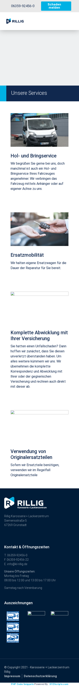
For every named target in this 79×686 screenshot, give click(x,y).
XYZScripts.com (59, 684)
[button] (62, 21)
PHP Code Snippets (22, 684)
